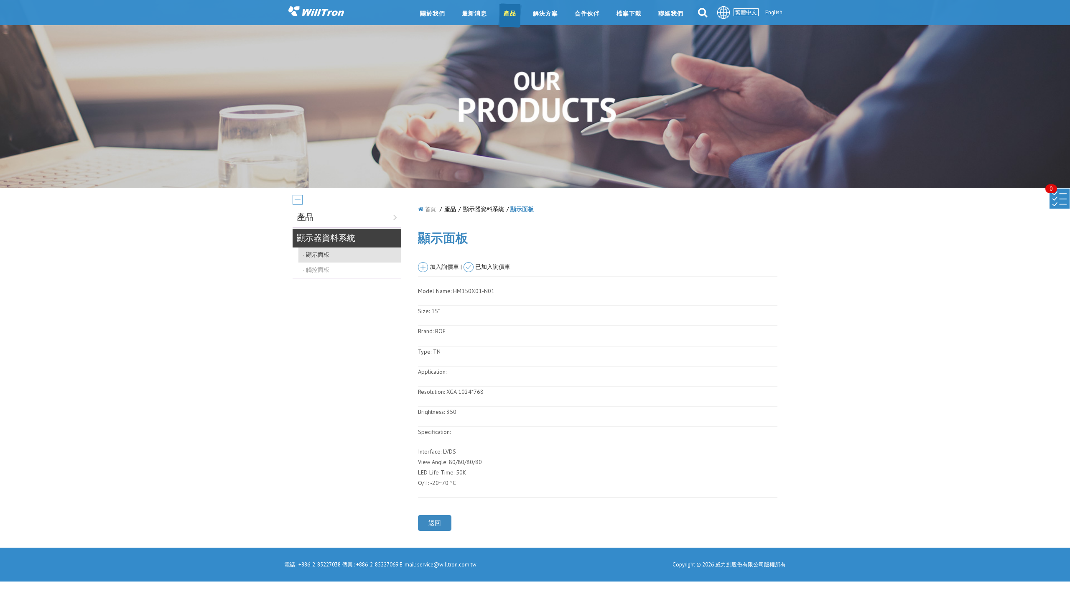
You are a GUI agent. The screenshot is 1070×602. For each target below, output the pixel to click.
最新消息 (474, 13)
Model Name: (434, 291)
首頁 (430, 209)
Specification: (434, 432)
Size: (424, 311)
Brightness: (431, 412)
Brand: (425, 331)
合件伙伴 (587, 13)
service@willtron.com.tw (446, 564)
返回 (434, 523)
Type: (425, 351)
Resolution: (431, 391)
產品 (510, 13)
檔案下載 (629, 13)
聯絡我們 (670, 13)
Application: (432, 371)
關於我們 (432, 13)
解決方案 (545, 13)
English (773, 12)
